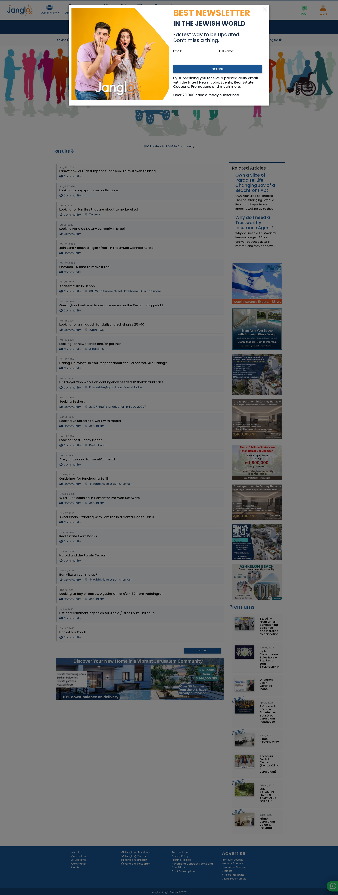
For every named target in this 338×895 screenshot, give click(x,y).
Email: (177, 51)
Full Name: (226, 51)
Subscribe (218, 69)
